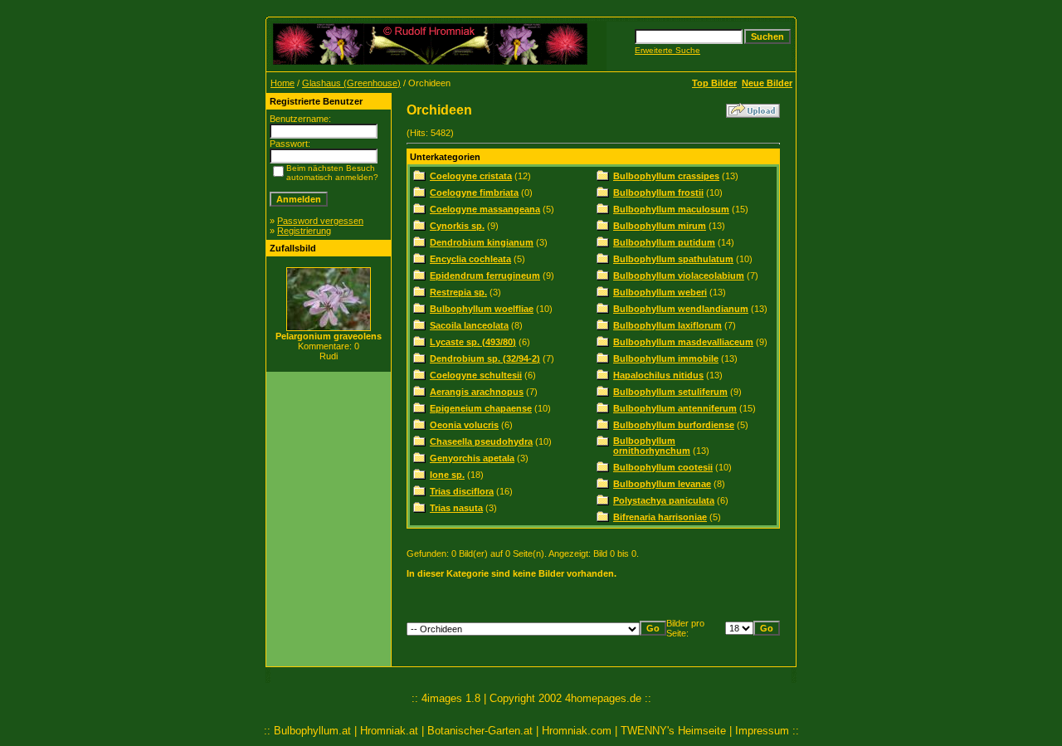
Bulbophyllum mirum (659, 226)
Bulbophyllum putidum (664, 242)
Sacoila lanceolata (469, 325)
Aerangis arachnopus (477, 392)
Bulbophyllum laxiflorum (667, 325)
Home (282, 83)
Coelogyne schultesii (476, 375)
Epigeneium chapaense (481, 408)
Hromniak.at (389, 730)
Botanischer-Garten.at (480, 730)
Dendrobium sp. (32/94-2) (485, 358)
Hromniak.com (576, 730)
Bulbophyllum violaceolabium (678, 275)
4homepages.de (603, 698)
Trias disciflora (462, 491)
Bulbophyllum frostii (658, 192)
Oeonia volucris (464, 425)
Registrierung (304, 231)
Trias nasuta (456, 508)
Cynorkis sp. (457, 226)
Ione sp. (447, 475)
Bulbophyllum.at (312, 730)
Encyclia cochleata (470, 259)
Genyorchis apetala (472, 458)
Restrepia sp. (458, 292)
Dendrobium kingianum (481, 242)
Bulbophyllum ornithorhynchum (651, 446)
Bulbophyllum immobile (666, 358)
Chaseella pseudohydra (481, 441)
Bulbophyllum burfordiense (673, 425)
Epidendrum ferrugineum (485, 275)
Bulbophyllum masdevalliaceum (683, 342)
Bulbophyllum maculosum (671, 209)
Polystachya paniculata (663, 500)
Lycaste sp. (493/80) (473, 342)
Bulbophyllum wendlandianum (680, 309)
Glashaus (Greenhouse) (351, 83)
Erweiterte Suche (667, 50)
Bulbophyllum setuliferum (670, 392)
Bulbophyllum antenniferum (675, 408)
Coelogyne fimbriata (474, 192)
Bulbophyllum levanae (662, 484)
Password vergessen (320, 221)
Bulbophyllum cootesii (663, 467)
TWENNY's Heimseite (673, 730)
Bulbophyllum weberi (660, 292)
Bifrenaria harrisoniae (660, 517)
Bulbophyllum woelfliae (481, 309)
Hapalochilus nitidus (658, 375)
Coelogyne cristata (471, 176)
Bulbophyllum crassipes (666, 176)
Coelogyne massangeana (485, 209)
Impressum (762, 730)
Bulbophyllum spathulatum (673, 259)
